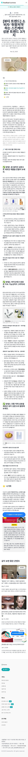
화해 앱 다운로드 (5, 680)
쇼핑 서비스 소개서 (6, 709)
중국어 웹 (4, 692)
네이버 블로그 (4, 722)
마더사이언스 (8, 321)
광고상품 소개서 (6, 701)
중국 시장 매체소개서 (6, 712)
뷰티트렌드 (7, 60)
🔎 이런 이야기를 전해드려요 (10, 81)
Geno (15, 381)
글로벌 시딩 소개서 (7, 707)
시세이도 (21, 208)
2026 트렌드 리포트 (7, 704)
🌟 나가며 (6, 97)
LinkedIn (4, 725)
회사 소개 (13, 746)
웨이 (6, 443)
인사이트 (16, 13)
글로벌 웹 (4, 686)
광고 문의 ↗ (5, 669)
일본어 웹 (4, 689)
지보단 (9, 341)
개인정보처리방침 (21, 746)
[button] (26, 2)
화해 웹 (3, 683)
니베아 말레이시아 (12, 269)
